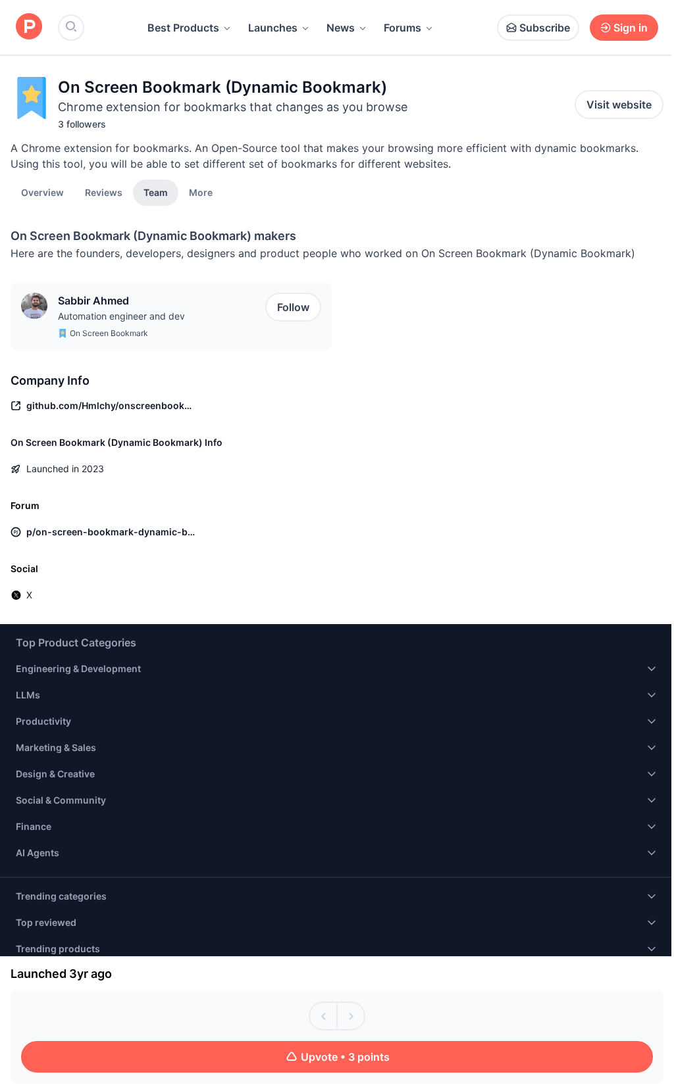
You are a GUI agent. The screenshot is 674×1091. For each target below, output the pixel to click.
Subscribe (544, 27)
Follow (293, 307)
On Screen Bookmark (109, 333)
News (340, 27)
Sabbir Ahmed (93, 300)
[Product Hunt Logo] (29, 27)
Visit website (619, 104)
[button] (200, 192)
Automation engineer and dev (121, 316)
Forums (402, 27)
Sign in (630, 27)
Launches (273, 27)
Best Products (183, 27)
